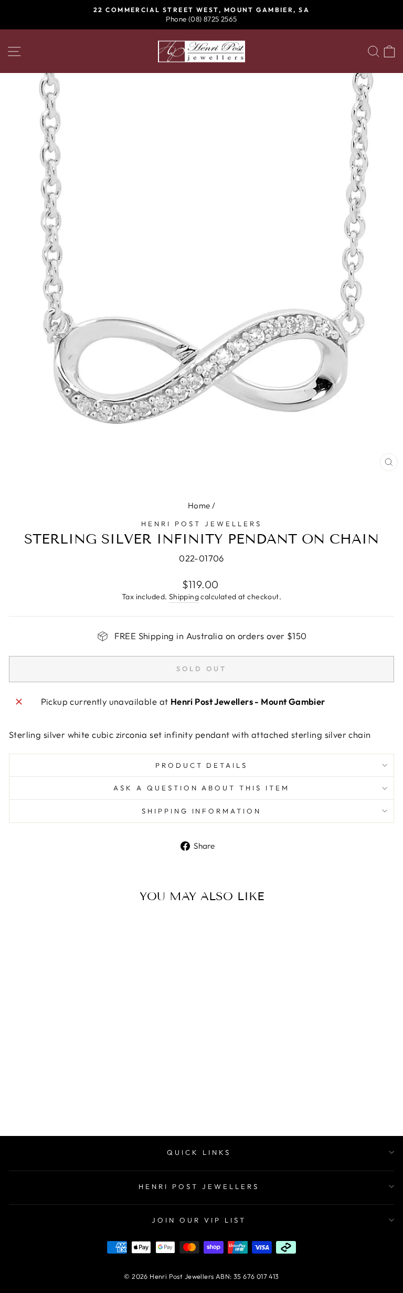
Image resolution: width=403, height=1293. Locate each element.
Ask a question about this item (201, 788)
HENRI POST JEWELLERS (199, 1186)
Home (199, 505)
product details (201, 765)
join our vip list (199, 1220)
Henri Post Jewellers (201, 523)
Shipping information (202, 811)
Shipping (184, 596)
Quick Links (199, 1152)
